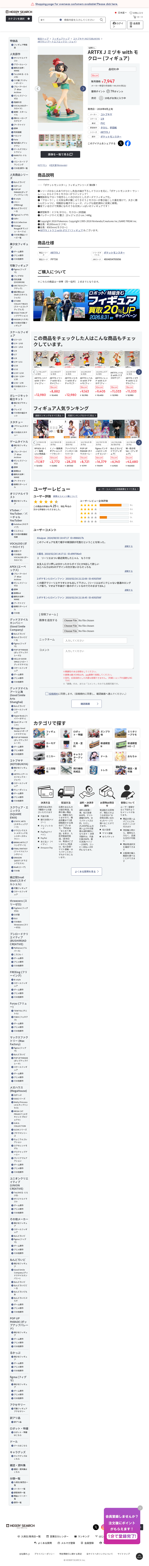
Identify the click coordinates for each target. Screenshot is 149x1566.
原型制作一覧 (19, 1492)
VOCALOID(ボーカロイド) (21, 107)
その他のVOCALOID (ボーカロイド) (21, 557)
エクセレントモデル (20, 1147)
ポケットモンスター (111, 136)
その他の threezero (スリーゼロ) (21, 924)
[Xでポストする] (121, 143)
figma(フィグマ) (21, 214)
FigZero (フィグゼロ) (21, 909)
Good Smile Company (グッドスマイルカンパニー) (21, 1274)
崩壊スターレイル (20, 486)
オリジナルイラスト (20, 59)
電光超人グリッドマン (20, 144)
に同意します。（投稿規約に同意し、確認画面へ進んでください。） (88, 693)
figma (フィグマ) (20, 271)
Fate (16, 139)
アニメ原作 (18, 255)
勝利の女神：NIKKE (19, 69)
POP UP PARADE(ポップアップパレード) (21, 192)
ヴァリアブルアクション (20, 1159)
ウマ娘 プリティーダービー (21, 82)
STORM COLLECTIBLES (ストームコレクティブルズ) (21, 305)
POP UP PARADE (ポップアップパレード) (21, 740)
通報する (129, 546)
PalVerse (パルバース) (20, 949)
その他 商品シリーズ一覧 (21, 236)
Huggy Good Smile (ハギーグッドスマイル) (21, 731)
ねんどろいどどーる (20, 210)
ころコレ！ (18, 954)
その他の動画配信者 (20, 535)
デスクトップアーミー (20, 1153)
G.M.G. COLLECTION (20, 1124)
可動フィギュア (20, 888)
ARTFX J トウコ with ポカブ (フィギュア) (62, 230)
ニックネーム (47, 639)
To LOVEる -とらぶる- (21, 75)
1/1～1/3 (17, 339)
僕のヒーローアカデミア (20, 119)
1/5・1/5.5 (18, 347)
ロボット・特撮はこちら (20, 1433)
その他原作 (18, 259)
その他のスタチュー (20, 434)
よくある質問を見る (85, 871)
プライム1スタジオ (21, 427)
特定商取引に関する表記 (70, 1553)
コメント (44, 650)
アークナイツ (19, 124)
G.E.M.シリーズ (20, 1129)
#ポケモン (42, 165)
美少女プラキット (20, 404)
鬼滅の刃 (18, 102)
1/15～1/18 (18, 373)
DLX (15, 918)
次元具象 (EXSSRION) (19, 281)
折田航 (113, 127)
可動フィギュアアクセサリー (20, 1410)
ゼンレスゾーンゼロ (20, 97)
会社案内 (23, 1553)
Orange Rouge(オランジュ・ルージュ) (21, 228)
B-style (17, 198)
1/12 (16, 369)
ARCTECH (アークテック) (21, 287)
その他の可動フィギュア (20, 324)
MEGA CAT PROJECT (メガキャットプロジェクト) (20, 1115)
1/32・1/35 (18, 382)
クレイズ (18, 409)
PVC (103, 123)
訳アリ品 (18, 1421)
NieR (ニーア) (20, 867)
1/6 (15, 350)
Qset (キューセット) (20, 723)
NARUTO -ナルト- (20, 157)
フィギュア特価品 (20, 46)
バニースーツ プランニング (21, 163)
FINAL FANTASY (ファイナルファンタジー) (21, 851)
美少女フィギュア (20, 447)
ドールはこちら (20, 1445)
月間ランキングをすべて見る (81, 415)
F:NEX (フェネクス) (21, 1018)
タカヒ (104, 127)
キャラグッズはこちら (20, 1457)
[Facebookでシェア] (128, 143)
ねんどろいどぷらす (20, 1299)
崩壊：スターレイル (20, 113)
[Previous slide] (38, 89)
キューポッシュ (20, 789)
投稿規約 (53, 693)
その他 (17, 613)
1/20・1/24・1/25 (19, 378)
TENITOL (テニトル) (20, 1012)
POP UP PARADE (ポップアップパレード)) (21, 652)
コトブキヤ (106, 114)
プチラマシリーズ (20, 1134)
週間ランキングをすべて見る (48, 415)
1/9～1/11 (18, 361)
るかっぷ (18, 185)
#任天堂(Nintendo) (58, 165)
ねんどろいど (19, 182)
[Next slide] (83, 89)
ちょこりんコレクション (20, 1141)
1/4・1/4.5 (18, 343)
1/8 (15, 358)
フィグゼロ (18, 275)
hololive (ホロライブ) (21, 525)
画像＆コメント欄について (65, 496)
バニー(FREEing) (18, 203)
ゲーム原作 (18, 251)
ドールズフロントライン (20, 150)
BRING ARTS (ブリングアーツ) (21, 844)
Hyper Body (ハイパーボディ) (21, 717)
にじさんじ (18, 530)
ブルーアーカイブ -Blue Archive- (20, 89)
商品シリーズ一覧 (20, 1497)
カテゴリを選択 (16, 18)
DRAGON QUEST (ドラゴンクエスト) (20, 860)
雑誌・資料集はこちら (20, 1470)
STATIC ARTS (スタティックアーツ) (21, 824)
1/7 (15, 354)
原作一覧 (18, 1502)
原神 (16, 128)
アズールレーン (20, 64)
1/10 (16, 365)
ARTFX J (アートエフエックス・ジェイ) (21, 777)
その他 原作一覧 (21, 168)
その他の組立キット (20, 414)
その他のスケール (20, 388)
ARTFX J (105, 132)
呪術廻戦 (18, 132)
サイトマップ (124, 1553)
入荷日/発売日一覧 (21, 1483)
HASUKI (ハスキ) (21, 319)
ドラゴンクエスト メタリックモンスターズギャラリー (21, 834)
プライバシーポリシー (44, 1553)
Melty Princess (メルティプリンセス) (21, 1105)
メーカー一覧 (19, 1488)
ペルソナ (18, 135)
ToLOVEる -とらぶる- (21, 1194)
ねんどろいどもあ (20, 1293)
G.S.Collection (20, 222)
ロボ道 (17, 914)
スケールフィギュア (20, 669)
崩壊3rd (17, 471)
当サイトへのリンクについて (99, 1553)
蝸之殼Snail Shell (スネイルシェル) (20, 294)
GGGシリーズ (19, 1098)
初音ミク (18, 551)
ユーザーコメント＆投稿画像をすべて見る (117, 489)
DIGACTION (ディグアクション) (21, 314)
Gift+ (16, 218)
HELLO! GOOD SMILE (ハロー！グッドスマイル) (21, 661)
